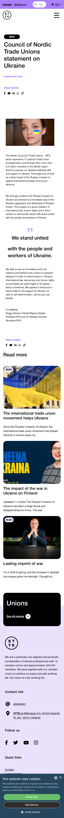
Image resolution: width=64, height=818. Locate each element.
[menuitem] (58, 4)
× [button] (60, 777)
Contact (9, 769)
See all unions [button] (15, 616)
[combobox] (39, 4)
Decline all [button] (32, 804)
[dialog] (32, 796)
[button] (31, 812)
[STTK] (23, 15)
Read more (29, 790)
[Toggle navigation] (56, 15)
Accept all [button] (32, 797)
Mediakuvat (20, 4)
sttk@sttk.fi (19, 704)
